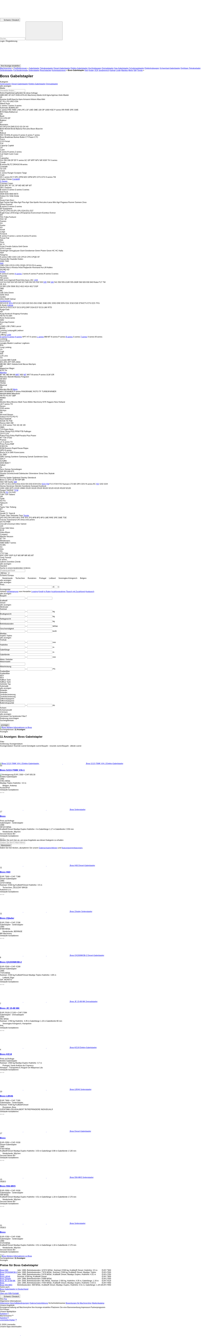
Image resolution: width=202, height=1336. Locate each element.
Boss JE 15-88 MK (10, 1008)
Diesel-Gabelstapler (62, 68)
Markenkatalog (98, 1303)
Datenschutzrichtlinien (48, 848)
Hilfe (10, 1293)
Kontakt (15, 1293)
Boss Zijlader (7, 918)
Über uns (4, 1293)
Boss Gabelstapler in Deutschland (14, 1289)
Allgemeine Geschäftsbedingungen (14, 1303)
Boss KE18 (6, 1054)
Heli (86, 70)
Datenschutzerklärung (39, 1303)
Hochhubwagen (94, 68)
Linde (118, 70)
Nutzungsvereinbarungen (72, 848)
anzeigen (5, 725)
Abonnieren (6, 845)
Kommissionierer (59, 70)
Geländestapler (6, 70)
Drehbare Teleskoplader (191, 68)
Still (135, 70)
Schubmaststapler (136, 68)
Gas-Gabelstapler (121, 68)
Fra (5, 1299)
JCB (96, 70)
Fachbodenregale (20, 70)
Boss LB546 (6, 1096)
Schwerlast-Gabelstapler (170, 68)
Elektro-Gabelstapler (79, 68)
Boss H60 (5, 872)
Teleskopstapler (46, 68)
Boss (3, 816)
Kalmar (113, 70)
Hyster (91, 70)
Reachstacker (45, 70)
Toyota (140, 70)
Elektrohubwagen (152, 68)
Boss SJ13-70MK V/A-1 (12, 770)
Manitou (124, 70)
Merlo (130, 70)
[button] (101, 53)
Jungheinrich (103, 70)
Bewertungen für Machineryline (79, 1303)
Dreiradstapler (108, 68)
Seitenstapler (33, 70)
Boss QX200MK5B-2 (11, 962)
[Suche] (44, 30)
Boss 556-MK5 (8, 1186)
